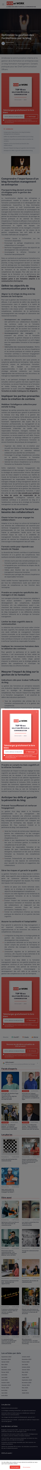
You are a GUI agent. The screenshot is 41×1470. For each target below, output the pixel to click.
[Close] (37, 712)
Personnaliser (26, 1467)
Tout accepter (15, 1467)
